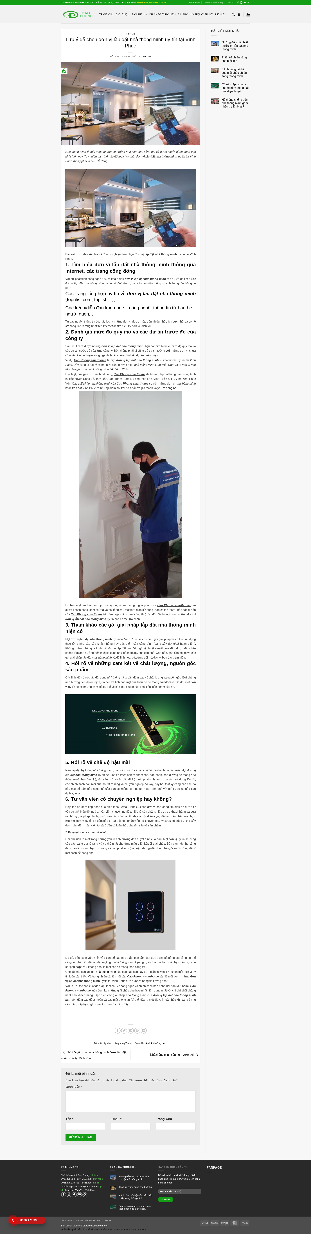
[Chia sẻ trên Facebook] (118, 1031)
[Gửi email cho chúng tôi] (248, 2)
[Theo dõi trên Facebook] (238, 2)
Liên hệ (230, 2)
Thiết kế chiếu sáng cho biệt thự (234, 59)
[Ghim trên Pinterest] (137, 1031)
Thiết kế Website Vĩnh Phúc (98, 1229)
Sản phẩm (138, 14)
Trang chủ (106, 14)
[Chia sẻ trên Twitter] (124, 1031)
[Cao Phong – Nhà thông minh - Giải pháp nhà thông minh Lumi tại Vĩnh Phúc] (77, 14)
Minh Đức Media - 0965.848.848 (130, 1229)
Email (116, 1119)
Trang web (164, 1119)
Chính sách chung (213, 2)
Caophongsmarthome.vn (95, 1225)
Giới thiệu (194, 2)
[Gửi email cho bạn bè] (131, 1031)
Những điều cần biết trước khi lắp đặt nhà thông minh (235, 46)
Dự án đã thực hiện (162, 14)
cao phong (144, 56)
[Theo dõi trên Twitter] (245, 2)
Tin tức (183, 14)
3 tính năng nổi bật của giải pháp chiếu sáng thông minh (234, 73)
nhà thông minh (106, 971)
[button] (233, 14)
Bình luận (74, 1087)
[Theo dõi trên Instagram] (241, 2)
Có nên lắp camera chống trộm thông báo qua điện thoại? (235, 88)
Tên (69, 1119)
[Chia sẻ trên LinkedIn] (144, 1031)
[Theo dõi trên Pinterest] (84, 1194)
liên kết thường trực (155, 1043)
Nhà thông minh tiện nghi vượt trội (172, 1054)
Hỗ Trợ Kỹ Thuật (201, 14)
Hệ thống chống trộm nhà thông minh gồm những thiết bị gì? (235, 103)
